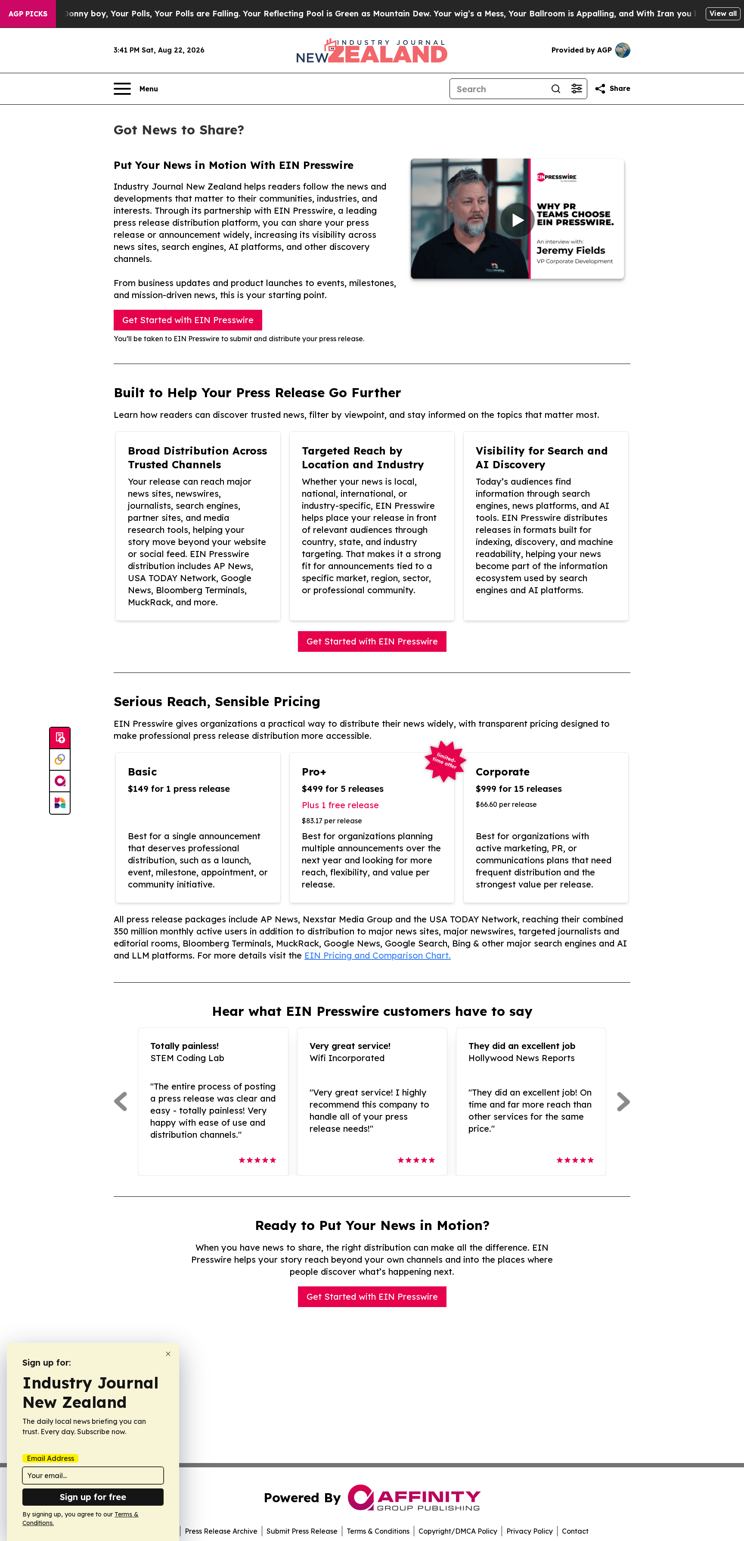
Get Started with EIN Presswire (188, 319)
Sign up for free (93, 1496)
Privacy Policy (529, 1531)
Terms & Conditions (378, 1531)
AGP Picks (28, 13)
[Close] (168, 1354)
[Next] (623, 1101)
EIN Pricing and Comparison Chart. (377, 955)
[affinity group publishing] (60, 781)
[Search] (556, 89)
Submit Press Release (302, 1531)
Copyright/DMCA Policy (457, 1531)
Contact (575, 1531)
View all (723, 13)
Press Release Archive (221, 1531)
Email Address (50, 1458)
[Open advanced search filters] (576, 89)
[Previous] (120, 1101)
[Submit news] (60, 738)
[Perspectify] (60, 760)
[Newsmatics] (60, 803)
